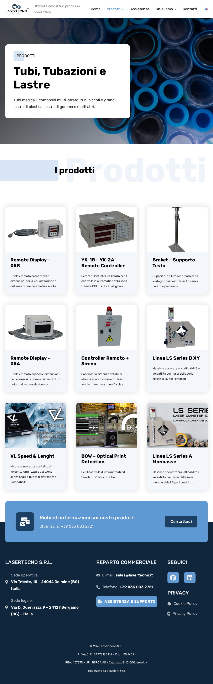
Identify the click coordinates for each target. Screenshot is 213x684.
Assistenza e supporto (130, 601)
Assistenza (139, 9)
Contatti (190, 9)
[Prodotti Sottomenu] (123, 9)
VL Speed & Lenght (32, 456)
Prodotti (114, 9)
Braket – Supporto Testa (173, 262)
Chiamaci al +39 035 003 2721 (67, 526)
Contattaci (181, 521)
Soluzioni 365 (116, 671)
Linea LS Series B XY (176, 358)
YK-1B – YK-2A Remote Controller (103, 262)
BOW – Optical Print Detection (103, 459)
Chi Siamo (164, 9)
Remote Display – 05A (30, 361)
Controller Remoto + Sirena (105, 361)
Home (95, 9)
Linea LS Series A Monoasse (172, 459)
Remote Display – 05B (30, 262)
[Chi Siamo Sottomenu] (175, 9)
